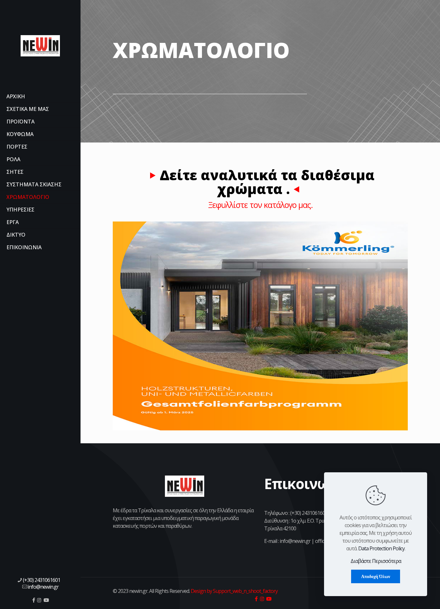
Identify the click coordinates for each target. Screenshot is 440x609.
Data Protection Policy (381, 548)
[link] (260, 325)
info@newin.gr (43, 586)
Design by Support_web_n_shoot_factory (234, 590)
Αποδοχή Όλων (375, 576)
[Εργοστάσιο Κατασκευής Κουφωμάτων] (40, 45)
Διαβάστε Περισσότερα (375, 561)
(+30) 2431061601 (41, 580)
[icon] (33, 600)
